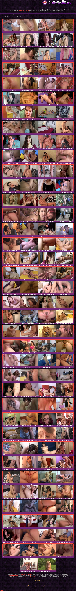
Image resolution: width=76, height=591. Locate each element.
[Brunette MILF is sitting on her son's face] (47, 156)
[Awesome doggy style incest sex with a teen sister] (29, 244)
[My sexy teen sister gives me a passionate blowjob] (47, 462)
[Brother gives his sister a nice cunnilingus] (29, 419)
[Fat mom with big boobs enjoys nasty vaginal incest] (47, 112)
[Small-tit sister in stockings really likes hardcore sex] (47, 506)
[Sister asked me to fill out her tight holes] (11, 506)
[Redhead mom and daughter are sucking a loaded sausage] (64, 185)
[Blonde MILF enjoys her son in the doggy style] (29, 273)
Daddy (28, 14)
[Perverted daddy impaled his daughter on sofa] (64, 258)
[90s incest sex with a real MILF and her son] (64, 98)
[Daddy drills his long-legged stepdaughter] (64, 419)
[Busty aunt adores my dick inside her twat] (11, 200)
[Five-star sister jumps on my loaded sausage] (11, 491)
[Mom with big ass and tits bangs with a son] (29, 389)
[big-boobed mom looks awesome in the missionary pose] (29, 39)
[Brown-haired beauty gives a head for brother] (29, 302)
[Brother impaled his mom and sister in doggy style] (47, 287)
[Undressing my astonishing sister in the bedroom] (64, 462)
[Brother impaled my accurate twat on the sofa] (29, 331)
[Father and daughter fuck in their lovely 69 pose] (29, 375)
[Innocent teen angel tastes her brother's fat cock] (47, 214)
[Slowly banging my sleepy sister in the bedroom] (47, 127)
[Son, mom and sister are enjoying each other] (29, 127)
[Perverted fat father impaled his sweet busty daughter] (64, 389)
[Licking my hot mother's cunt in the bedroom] (64, 39)
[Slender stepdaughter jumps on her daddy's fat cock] (47, 360)
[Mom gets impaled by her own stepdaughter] (47, 69)
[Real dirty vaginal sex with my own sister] (64, 535)
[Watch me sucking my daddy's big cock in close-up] (47, 535)
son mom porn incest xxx (24, 10)
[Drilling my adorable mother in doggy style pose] (47, 316)
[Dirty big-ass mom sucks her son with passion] (11, 185)
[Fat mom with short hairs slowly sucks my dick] (11, 316)
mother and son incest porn (30, 576)
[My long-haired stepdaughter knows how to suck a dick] (29, 69)
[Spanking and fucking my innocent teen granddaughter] (11, 98)
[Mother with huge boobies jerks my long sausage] (64, 54)
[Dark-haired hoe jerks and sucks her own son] (47, 200)
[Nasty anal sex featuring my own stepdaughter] (11, 273)
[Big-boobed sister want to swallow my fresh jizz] (29, 258)
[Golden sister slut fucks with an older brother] (64, 506)
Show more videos (38, 580)
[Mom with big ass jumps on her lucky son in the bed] (11, 69)
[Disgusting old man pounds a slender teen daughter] (11, 346)
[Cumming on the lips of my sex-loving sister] (64, 491)
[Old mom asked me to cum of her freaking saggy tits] (29, 404)
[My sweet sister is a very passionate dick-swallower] (29, 506)
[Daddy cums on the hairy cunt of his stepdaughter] (64, 156)
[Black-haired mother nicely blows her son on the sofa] (64, 287)
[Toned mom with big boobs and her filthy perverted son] (64, 316)
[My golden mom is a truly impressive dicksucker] (64, 171)
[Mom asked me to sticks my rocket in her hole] (47, 25)
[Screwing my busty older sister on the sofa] (64, 360)
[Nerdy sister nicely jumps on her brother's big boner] (64, 404)
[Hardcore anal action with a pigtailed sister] (64, 521)
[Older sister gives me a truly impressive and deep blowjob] (11, 462)
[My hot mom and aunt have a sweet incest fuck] (11, 229)
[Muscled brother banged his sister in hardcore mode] (29, 564)
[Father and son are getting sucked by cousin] (47, 346)
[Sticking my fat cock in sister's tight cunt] (11, 127)
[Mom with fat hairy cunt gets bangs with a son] (29, 229)
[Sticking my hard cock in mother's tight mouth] (29, 156)
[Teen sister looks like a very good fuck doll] (47, 389)
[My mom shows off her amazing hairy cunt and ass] (64, 214)
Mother (48, 14)
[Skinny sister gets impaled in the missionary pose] (29, 448)
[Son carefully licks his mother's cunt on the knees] (29, 83)
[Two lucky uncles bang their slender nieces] (47, 171)
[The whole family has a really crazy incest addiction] (64, 69)
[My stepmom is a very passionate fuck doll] (29, 477)
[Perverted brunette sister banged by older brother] (11, 302)
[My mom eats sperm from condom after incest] (29, 171)
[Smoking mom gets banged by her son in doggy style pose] (11, 375)
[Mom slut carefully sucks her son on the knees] (47, 404)
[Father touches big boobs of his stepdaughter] (64, 448)
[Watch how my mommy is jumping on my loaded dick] (64, 25)
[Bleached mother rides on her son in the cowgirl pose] (64, 112)
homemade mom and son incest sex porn (36, 8)
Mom (6, 14)
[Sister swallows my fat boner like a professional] (11, 535)
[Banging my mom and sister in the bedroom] (47, 185)
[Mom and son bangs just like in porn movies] (11, 83)
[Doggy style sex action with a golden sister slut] (47, 477)
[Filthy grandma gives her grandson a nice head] (64, 200)
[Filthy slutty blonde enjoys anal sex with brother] (64, 346)
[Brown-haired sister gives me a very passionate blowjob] (47, 521)
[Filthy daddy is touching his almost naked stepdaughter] (29, 25)
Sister (1, 14)
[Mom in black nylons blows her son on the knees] (64, 141)
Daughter (38, 14)
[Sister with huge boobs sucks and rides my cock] (64, 433)
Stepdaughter (17, 14)
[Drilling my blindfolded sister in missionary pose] (29, 433)
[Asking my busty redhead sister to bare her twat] (64, 302)
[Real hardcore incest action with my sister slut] (47, 550)
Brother (11, 14)
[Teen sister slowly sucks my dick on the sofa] (64, 229)
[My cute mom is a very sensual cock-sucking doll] (47, 54)
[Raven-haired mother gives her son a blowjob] (64, 127)
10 (50, 585)
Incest (24, 14)
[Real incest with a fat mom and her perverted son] (29, 185)
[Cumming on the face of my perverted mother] (29, 112)
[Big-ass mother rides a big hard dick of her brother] (29, 141)
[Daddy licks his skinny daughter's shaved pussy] (11, 331)
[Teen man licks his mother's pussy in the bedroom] (47, 98)
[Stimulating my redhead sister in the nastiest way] (47, 258)
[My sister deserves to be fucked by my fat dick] (29, 491)
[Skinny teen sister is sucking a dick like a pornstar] (11, 550)
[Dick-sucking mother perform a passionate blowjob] (64, 375)
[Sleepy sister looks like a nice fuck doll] (47, 229)
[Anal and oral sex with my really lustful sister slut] (64, 550)
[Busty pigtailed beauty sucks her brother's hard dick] (47, 448)
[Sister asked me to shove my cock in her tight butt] (29, 550)
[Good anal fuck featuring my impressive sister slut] (64, 244)
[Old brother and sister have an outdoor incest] (11, 448)
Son (33, 14)
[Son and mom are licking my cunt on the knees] (11, 141)
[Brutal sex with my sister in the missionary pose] (29, 54)
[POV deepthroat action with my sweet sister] (29, 521)
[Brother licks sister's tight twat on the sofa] (29, 346)
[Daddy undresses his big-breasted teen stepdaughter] (11, 477)
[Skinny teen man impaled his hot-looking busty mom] (29, 98)
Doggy (43, 14)
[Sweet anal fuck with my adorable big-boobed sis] (29, 535)
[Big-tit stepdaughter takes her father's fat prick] (11, 433)
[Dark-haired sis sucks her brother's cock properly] (11, 419)
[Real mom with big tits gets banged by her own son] (29, 287)
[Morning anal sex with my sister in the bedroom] (11, 214)
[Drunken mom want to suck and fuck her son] (11, 25)
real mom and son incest (14, 575)
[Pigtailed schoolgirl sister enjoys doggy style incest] (11, 404)
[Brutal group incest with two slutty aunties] (11, 360)
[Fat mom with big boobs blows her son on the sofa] (64, 477)
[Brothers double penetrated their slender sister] (47, 302)
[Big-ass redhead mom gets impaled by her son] (11, 287)
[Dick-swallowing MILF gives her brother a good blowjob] (11, 521)
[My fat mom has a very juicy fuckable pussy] (11, 171)
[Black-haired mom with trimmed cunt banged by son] (11, 156)
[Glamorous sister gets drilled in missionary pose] (29, 316)
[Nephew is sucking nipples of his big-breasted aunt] (47, 491)
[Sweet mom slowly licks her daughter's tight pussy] (29, 214)
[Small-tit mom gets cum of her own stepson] (64, 83)
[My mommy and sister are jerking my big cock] (11, 54)
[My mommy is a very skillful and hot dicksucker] (47, 39)
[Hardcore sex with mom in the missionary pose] (47, 141)
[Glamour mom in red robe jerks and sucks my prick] (47, 419)
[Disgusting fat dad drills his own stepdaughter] (11, 389)
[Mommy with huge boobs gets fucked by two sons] (29, 200)
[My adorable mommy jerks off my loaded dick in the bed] (64, 273)
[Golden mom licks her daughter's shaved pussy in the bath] (47, 273)
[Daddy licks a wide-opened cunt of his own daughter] (11, 112)
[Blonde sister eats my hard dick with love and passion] (47, 564)
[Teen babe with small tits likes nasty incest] (47, 375)
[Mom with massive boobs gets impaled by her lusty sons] (11, 258)
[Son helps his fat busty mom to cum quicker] (47, 244)
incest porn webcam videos (26, 574)
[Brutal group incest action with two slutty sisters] (47, 83)
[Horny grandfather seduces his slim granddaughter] (29, 462)
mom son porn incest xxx (25, 9)
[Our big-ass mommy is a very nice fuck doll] (47, 331)
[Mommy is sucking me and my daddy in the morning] (11, 39)
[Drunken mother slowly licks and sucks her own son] (29, 360)
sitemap (1, 590)
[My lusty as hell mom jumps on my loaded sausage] (11, 244)
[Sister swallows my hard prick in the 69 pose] (47, 433)
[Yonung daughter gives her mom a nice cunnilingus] (64, 331)
